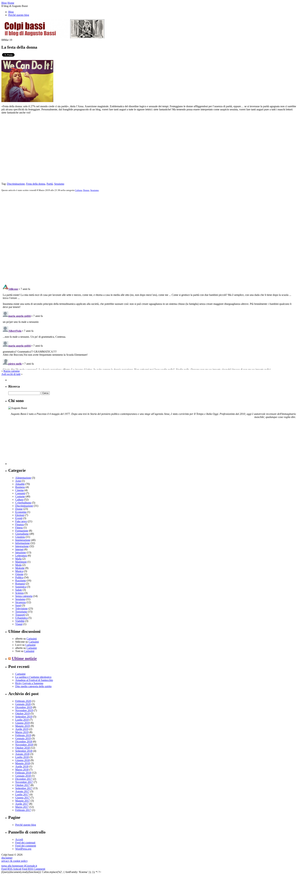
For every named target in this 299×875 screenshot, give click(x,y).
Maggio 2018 (22, 763)
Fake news (21, 521)
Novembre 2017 (24, 782)
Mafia (18, 558)
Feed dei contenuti (25, 842)
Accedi (19, 839)
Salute (18, 589)
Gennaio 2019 (23, 738)
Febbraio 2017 (23, 810)
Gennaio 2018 (23, 775)
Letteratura (21, 555)
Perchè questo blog (18, 14)
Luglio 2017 (22, 794)
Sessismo (59, 183)
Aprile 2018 (21, 766)
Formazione (21, 530)
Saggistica (20, 586)
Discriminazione (16, 183)
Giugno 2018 (22, 760)
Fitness (19, 527)
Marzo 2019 (22, 732)
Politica (19, 577)
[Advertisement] (34, 443)
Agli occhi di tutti (10, 374)
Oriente (19, 574)
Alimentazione (23, 477)
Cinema (19, 490)
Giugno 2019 (22, 722)
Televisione (21, 608)
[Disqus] (149, 237)
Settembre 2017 (23, 788)
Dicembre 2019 (23, 707)
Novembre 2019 (24, 710)
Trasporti (20, 614)
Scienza (19, 592)
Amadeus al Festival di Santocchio (34, 680)
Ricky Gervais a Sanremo (29, 683)
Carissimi (31, 638)
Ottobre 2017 (22, 785)
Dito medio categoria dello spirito (33, 686)
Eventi (18, 518)
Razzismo (20, 580)
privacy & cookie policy (14, 860)
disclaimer (6, 857)
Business (20, 487)
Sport (18, 605)
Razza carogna (11, 371)
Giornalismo (22, 533)
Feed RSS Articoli (11, 868)
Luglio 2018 (22, 757)
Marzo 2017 (22, 806)
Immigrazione (22, 540)
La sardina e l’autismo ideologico (33, 677)
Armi (18, 480)
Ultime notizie (24, 658)
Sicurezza (20, 602)
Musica (19, 571)
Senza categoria (23, 596)
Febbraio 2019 (23, 735)
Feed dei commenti (25, 845)
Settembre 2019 (23, 716)
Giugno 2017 (22, 797)
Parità (50, 183)
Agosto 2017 (22, 791)
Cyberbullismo (23, 502)
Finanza (19, 524)
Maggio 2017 (22, 800)
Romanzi (20, 583)
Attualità (20, 483)
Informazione (22, 543)
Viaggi (18, 624)
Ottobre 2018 (22, 747)
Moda (18, 564)
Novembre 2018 (24, 744)
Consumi (20, 493)
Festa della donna (35, 183)
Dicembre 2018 (23, 741)
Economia (20, 512)
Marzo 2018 (22, 769)
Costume (20, 496)
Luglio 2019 (22, 719)
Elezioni (19, 515)
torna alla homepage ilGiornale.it (19, 865)
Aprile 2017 (21, 803)
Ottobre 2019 (22, 713)
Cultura (78, 190)
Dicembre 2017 (23, 778)
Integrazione (22, 546)
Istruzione (20, 552)
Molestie (20, 568)
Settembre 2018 (23, 750)
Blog (11, 11)
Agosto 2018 (22, 754)
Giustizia (20, 536)
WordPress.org (23, 848)
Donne (86, 190)
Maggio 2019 (22, 725)
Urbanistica (21, 617)
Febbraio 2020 (23, 701)
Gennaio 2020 (23, 704)
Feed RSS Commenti (33, 868)
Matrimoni (21, 561)
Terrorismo (21, 611)
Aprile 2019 (21, 729)
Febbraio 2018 (23, 772)
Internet (19, 549)
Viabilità (19, 620)
